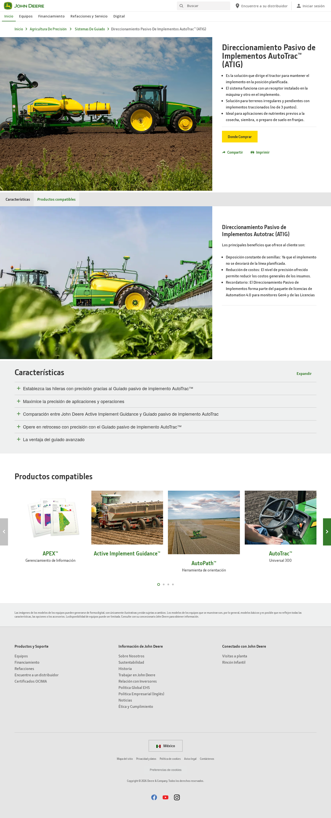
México (169, 745)
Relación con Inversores (137, 681)
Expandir (304, 373)
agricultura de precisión (48, 28)
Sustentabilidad (131, 662)
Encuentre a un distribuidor (37, 674)
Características (18, 199)
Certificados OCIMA (31, 681)
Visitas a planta (234, 655)
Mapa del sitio (125, 758)
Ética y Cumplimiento (135, 706)
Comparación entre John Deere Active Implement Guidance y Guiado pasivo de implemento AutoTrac (121, 414)
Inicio (8, 16)
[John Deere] (27, 6)
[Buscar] (181, 6)
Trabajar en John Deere (136, 674)
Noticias (125, 699)
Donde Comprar (240, 136)
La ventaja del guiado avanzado (54, 439)
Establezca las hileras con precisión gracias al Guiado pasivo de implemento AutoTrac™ (108, 388)
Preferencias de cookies (165, 770)
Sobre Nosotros (131, 655)
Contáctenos (207, 758)
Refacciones (24, 668)
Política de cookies (170, 758)
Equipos (25, 16)
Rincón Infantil (233, 662)
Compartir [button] (235, 152)
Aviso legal (190, 758)
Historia (125, 668)
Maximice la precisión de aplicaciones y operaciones (73, 401)
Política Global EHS (134, 687)
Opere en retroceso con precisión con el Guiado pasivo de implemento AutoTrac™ (102, 427)
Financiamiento (51, 16)
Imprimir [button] (263, 152)
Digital (119, 16)
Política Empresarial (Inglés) (141, 693)
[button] (154, 797)
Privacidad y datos (146, 758)
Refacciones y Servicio (89, 16)
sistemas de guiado (90, 28)
